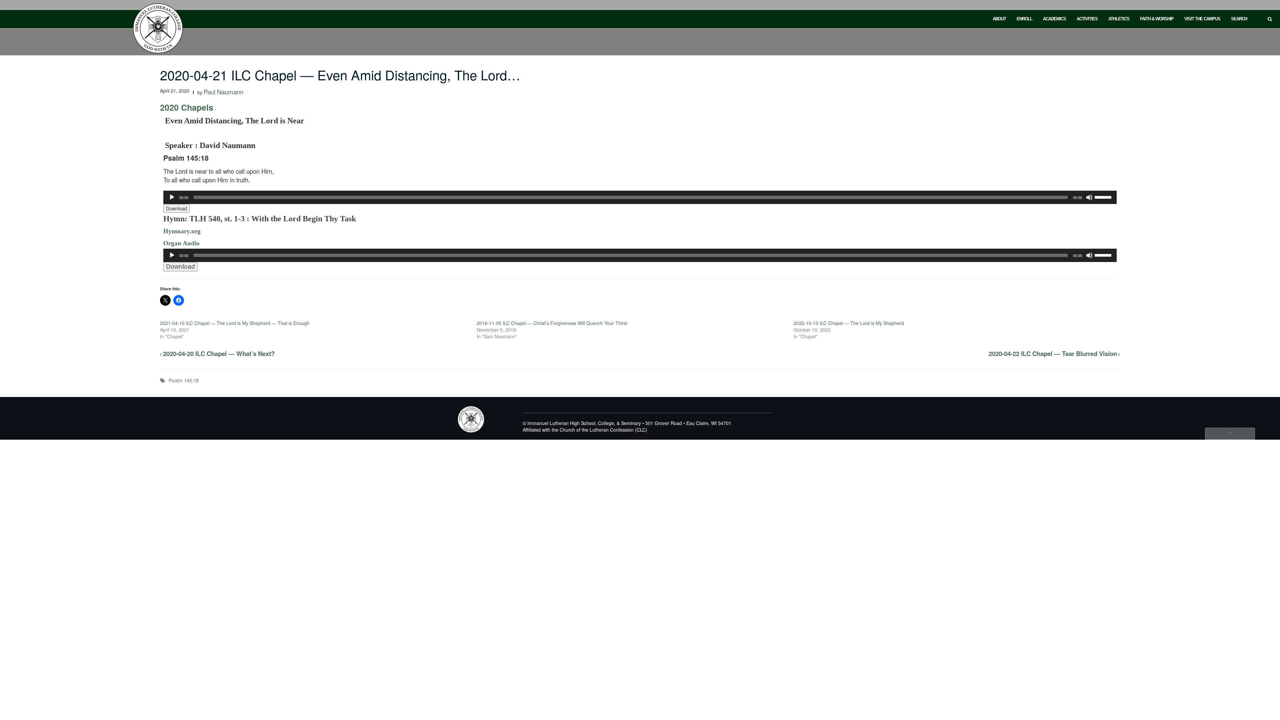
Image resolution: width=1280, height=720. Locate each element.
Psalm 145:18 (184, 380)
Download (176, 208)
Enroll (1024, 18)
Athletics (1118, 18)
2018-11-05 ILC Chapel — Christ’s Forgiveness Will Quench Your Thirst (552, 323)
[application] (640, 197)
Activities (1087, 18)
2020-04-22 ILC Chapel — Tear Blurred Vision (1053, 353)
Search (1239, 18)
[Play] (172, 197)
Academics (1054, 18)
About (999, 18)
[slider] (1104, 197)
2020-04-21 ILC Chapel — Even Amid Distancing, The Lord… (340, 74)
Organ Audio (181, 243)
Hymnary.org (182, 231)
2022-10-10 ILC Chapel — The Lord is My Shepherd (849, 323)
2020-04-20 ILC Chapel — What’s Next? (219, 353)
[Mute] (1089, 197)
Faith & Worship (1157, 18)
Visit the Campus (1202, 18)
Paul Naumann (223, 91)
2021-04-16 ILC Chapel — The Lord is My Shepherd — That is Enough (235, 323)
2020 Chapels (186, 107)
